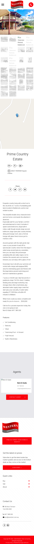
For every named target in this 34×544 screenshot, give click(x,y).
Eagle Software (24, 542)
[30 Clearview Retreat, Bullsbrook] (17, 22)
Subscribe (16, 467)
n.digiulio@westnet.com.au (24, 388)
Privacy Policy (9, 542)
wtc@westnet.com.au (12, 517)
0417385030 (20, 386)
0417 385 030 (8, 514)
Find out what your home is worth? (17, 441)
